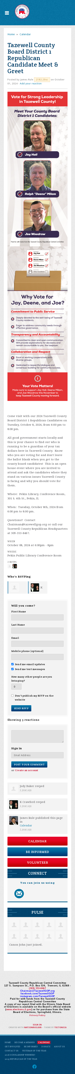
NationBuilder (33, 1027)
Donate (46, 1046)
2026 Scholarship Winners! (20, 1055)
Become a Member (25, 1042)
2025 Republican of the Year (21, 1059)
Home (11, 34)
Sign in (37, 1025)
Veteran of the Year (34, 1050)
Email (15, 637)
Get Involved (12, 1046)
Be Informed (37, 852)
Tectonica (60, 1027)
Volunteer (37, 862)
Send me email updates (30, 664)
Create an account (26, 770)
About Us (59, 1046)
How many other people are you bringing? (31, 678)
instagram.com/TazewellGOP (37, 996)
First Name (18, 611)
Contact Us (12, 1050)
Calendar (25, 34)
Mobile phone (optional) (27, 651)
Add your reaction (31, 83)
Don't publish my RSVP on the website (34, 697)
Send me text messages (30, 669)
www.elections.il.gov (18, 1009)
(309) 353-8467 (37, 988)
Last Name (18, 624)
